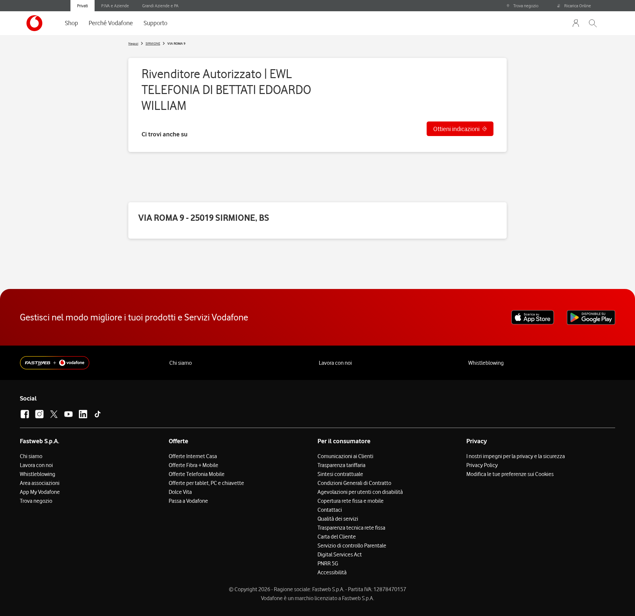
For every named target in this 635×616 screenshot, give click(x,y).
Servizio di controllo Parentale (352, 545)
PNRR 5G (328, 563)
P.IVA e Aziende (115, 5)
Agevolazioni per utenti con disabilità (360, 492)
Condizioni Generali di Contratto (354, 483)
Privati (82, 5)
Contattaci (330, 509)
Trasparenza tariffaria (341, 465)
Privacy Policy (482, 465)
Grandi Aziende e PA (160, 5)
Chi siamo (180, 362)
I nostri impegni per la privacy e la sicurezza (515, 456)
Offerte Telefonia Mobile (197, 474)
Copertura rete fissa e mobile (351, 501)
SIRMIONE (153, 43)
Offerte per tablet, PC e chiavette (206, 483)
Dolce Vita (180, 492)
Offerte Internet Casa (193, 456)
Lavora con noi (335, 362)
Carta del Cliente (337, 536)
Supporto (155, 22)
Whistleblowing (486, 362)
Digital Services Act (340, 554)
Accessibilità (332, 572)
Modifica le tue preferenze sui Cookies (510, 474)
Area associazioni (40, 483)
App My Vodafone (40, 492)
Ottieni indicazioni (456, 128)
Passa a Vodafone (188, 501)
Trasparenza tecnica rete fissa (351, 527)
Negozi (133, 43)
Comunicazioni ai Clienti (345, 456)
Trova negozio (525, 5)
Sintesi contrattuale (340, 474)
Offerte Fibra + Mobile (193, 465)
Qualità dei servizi (338, 518)
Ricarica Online (577, 5)
